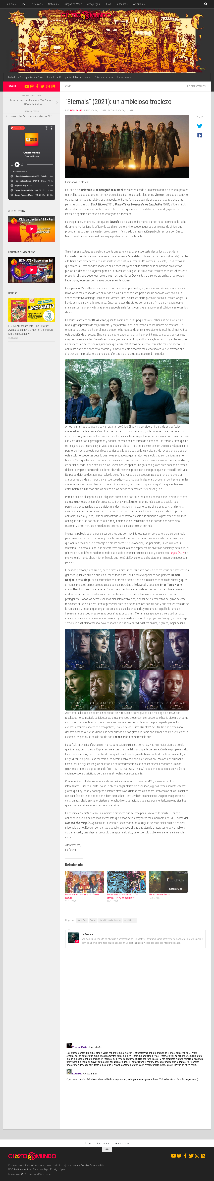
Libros (107, 4)
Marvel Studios (130, 920)
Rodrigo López (57, 1169)
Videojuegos (93, 4)
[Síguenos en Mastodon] (32, 86)
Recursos (102, 1143)
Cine (23, 4)
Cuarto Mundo (39, 1165)
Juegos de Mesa (73, 4)
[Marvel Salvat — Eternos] (168, 882)
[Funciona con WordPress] (22, 1174)
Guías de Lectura (103, 77)
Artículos (138, 4)
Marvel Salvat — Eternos (160, 894)
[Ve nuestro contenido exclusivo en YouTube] (26, 86)
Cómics (10, 4)
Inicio (88, 1143)
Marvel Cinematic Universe (110, 920)
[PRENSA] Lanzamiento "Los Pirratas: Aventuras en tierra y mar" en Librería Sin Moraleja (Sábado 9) (30, 329)
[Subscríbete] (53, 86)
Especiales (123, 77)
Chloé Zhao (82, 920)
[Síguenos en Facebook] (37, 86)
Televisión (35, 4)
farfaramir (76, 110)
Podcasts (121, 4)
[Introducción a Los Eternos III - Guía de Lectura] (84, 882)
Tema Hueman (45, 1174)
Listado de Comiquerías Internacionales (68, 77)
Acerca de (120, 1143)
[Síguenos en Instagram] (48, 86)
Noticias (52, 4)
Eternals (93, 920)
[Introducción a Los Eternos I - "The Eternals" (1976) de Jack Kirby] (126, 882)
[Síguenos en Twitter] (42, 86)
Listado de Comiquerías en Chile (25, 77)
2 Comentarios (196, 86)
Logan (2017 (177, 553)
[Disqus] (135, 996)
